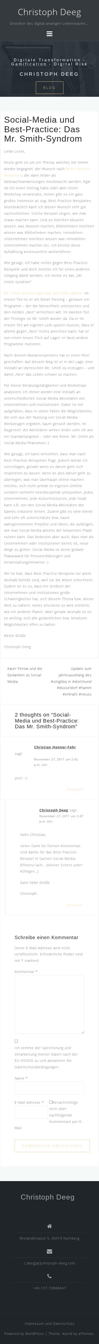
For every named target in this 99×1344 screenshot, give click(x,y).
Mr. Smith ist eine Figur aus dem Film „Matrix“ (43, 293)
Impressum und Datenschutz (49, 1323)
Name (21, 1078)
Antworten (75, 789)
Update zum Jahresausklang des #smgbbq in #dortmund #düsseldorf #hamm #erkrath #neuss (71, 681)
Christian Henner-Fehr (55, 747)
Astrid (67, 1333)
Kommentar (26, 971)
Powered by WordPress (24, 1333)
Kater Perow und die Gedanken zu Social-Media (25, 674)
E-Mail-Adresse (29, 1102)
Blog (49, 87)
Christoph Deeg (49, 12)
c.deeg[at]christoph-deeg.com (49, 1263)
